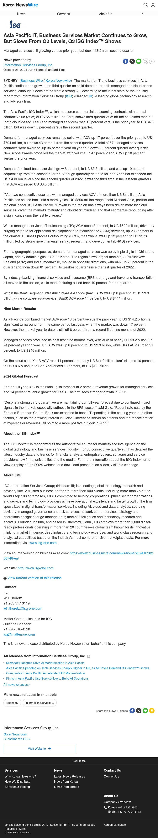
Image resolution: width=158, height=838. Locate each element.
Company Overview (117, 802)
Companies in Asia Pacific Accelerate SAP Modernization (45, 673)
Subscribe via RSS (17, 739)
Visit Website (39, 748)
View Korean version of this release (34, 577)
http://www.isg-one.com (36, 567)
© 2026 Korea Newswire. (18, 832)
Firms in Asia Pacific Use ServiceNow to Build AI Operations (47, 678)
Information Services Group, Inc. (28, 64)
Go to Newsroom (15, 734)
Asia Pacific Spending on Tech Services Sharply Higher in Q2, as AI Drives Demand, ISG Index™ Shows (77, 668)
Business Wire (32, 80)
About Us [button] (105, 13)
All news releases (16, 684)
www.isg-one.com (43, 542)
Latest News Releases (69, 776)
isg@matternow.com (19, 634)
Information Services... (39, 703)
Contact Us (112, 770)
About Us (111, 795)
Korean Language (115, 824)
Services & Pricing (17, 786)
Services (11, 770)
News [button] (21, 13)
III (90, 95)
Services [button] (63, 13)
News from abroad (66, 786)
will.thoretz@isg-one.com (22, 608)
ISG (69, 95)
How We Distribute (17, 781)
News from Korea (66, 781)
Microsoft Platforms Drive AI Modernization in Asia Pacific (45, 663)
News (58, 770)
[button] (145, 5)
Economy (12, 703)
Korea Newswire (58, 80)
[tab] (29, 770)
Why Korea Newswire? (20, 776)
